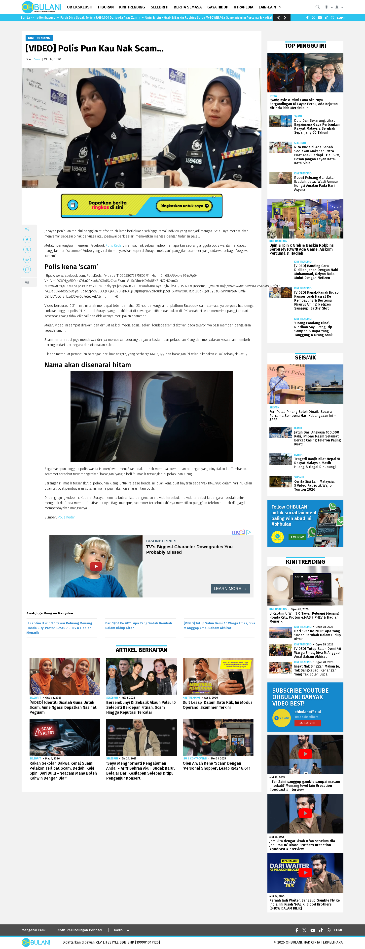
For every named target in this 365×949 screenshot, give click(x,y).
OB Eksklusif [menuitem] (80, 7)
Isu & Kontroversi (195, 758)
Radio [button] (118, 930)
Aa (27, 282)
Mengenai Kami (33, 930)
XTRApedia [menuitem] (243, 7)
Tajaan (273, 95)
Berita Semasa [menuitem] (188, 7)
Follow (297, 537)
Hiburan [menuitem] (106, 7)
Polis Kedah (114, 245)
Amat (37, 59)
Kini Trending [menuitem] (132, 7)
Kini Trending (39, 38)
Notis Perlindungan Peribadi (79, 930)
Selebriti (35, 697)
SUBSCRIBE (307, 723)
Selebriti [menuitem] (159, 7)
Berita (298, 428)
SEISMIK (274, 407)
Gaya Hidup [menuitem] (217, 7)
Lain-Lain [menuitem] (267, 7)
